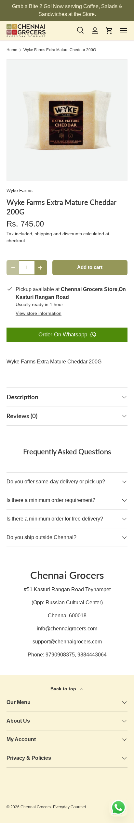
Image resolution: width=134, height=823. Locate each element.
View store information (38, 313)
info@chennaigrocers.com (67, 628)
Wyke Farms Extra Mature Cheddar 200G (59, 50)
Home (12, 50)
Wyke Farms (20, 190)
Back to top (63, 688)
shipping (43, 233)
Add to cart (89, 267)
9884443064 (92, 654)
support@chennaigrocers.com (67, 641)
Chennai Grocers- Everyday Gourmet (53, 807)
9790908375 (60, 654)
